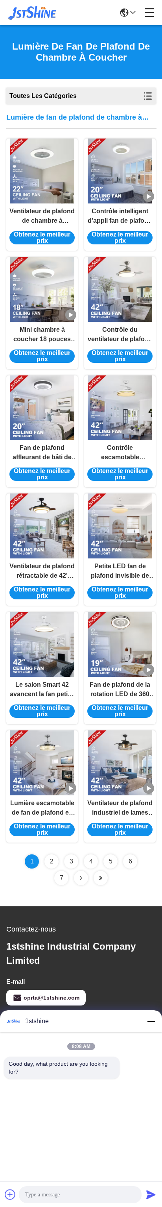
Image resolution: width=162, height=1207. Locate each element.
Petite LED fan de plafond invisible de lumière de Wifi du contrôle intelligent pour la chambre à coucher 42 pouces (120, 571)
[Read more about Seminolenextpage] (81, 878)
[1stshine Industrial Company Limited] (32, 13)
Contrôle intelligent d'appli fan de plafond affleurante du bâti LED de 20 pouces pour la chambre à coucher (120, 217)
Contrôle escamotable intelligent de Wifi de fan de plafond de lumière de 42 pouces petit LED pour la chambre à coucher (120, 453)
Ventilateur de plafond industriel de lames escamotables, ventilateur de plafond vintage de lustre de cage (120, 808)
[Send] (151, 1194)
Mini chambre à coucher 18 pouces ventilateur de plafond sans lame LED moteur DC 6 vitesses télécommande (42, 335)
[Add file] (10, 1194)
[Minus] (151, 1021)
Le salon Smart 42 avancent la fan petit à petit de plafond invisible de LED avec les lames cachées (42, 690)
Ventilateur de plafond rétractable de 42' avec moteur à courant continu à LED (42, 571)
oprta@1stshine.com (51, 997)
